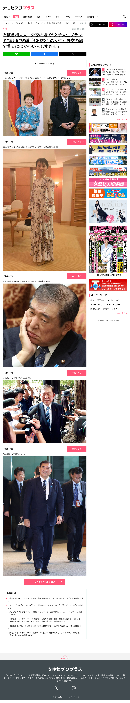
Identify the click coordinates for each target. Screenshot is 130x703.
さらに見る (120, 119)
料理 (68, 17)
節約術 (106, 309)
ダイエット (116, 309)
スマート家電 (96, 304)
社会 (16, 17)
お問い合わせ (58, 697)
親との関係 (95, 309)
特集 (6, 17)
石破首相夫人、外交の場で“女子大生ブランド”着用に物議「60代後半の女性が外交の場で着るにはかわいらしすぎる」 (56, 23)
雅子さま (101, 300)
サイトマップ (74, 697)
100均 (110, 300)
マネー (48, 17)
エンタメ (78, 17)
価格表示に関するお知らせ (108, 321)
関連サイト (91, 17)
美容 (38, 17)
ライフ (58, 17)
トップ (5, 23)
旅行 (118, 300)
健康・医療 (27, 17)
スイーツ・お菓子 (112, 304)
